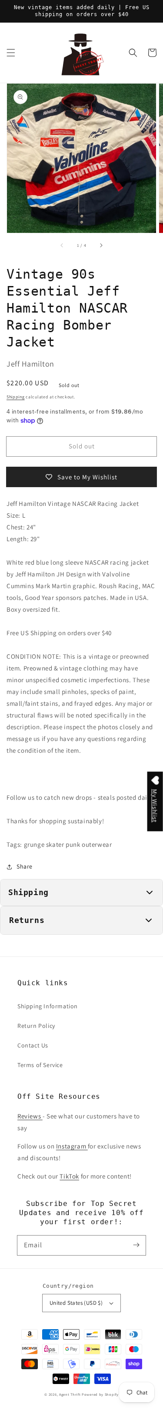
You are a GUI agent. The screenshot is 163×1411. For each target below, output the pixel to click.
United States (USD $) (76, 1303)
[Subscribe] (136, 1245)
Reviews (30, 1116)
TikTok (69, 1176)
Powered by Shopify (100, 1394)
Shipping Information (47, 1006)
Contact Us (32, 1045)
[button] (10, 52)
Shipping (16, 397)
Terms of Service (40, 1065)
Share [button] (25, 866)
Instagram (72, 1146)
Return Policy (36, 1026)
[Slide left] (62, 245)
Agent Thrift (69, 1394)
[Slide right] (100, 245)
